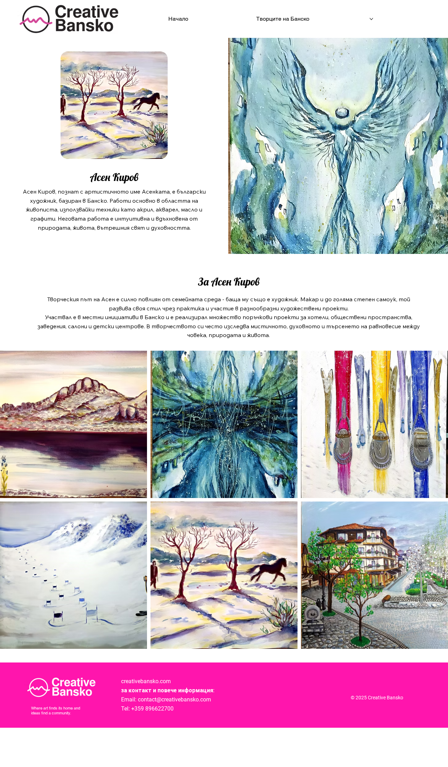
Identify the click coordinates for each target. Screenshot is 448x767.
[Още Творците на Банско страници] (371, 19)
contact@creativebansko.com (174, 699)
